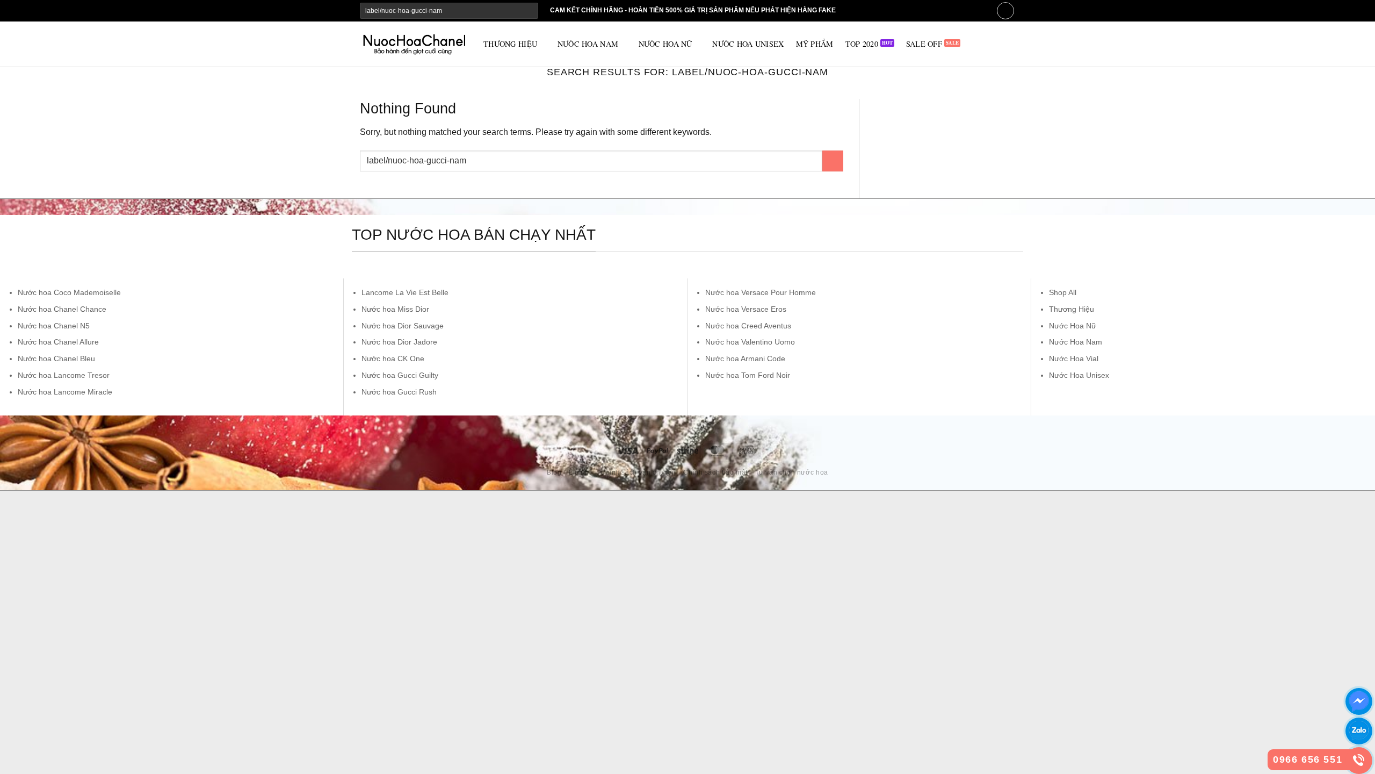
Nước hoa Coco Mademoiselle (69, 292)
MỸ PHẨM (815, 44)
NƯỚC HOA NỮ (665, 44)
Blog (554, 472)
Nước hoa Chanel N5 (54, 325)
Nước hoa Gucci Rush (399, 392)
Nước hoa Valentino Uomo (750, 342)
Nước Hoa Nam (1075, 342)
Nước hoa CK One (392, 358)
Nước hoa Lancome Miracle (65, 392)
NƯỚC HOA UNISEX (748, 44)
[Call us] (964, 10)
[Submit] (529, 11)
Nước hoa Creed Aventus (748, 325)
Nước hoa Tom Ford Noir (747, 375)
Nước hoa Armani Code (745, 358)
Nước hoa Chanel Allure (58, 342)
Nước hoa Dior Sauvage (402, 325)
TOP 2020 (861, 44)
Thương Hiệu (1071, 309)
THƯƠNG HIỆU (510, 44)
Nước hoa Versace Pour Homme (760, 292)
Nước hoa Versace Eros (745, 309)
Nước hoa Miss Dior (395, 309)
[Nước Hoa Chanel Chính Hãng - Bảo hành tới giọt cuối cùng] (413, 44)
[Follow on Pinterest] (978, 10)
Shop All (1062, 292)
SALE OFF (924, 44)
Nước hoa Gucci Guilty (399, 375)
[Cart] (1005, 10)
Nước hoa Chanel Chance (62, 309)
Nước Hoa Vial (1073, 358)
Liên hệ (581, 472)
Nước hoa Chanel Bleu (56, 358)
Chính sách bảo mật (715, 472)
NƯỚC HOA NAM (588, 44)
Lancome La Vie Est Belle (404, 292)
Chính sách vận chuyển (638, 472)
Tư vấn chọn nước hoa (791, 472)
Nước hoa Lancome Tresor (64, 375)
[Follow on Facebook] (949, 10)
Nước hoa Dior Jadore (399, 342)
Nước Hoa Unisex (1079, 375)
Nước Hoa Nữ (1072, 325)
